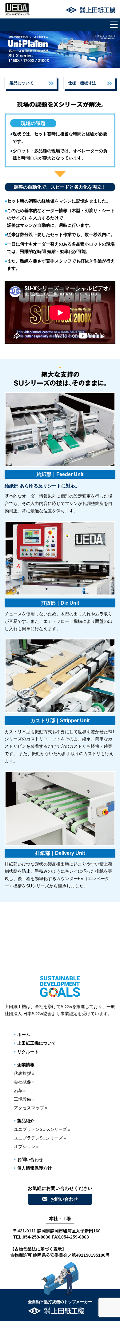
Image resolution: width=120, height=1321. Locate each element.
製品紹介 (25, 1120)
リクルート (28, 1051)
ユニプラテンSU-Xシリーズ (40, 1129)
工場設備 (22, 1099)
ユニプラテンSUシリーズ (38, 1137)
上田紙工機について (36, 1043)
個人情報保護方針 (34, 1168)
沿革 (18, 1090)
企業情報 (25, 1064)
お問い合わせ (30, 1159)
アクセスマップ (29, 1107)
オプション (24, 1146)
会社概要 (22, 1081)
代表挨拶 (22, 1073)
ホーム (23, 1034)
